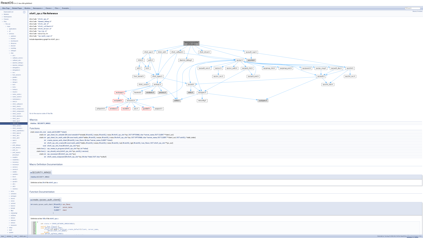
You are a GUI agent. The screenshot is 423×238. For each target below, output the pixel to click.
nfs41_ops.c (16, 118)
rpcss (12, 191)
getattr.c (15, 77)
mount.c (15, 92)
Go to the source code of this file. (41, 113)
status (46, 223)
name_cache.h (17, 97)
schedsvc (13, 193)
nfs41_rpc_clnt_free (54, 146)
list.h (14, 84)
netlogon (13, 50)
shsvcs (13, 198)
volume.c (15, 189)
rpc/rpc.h (42, 31)
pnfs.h (14, 143)
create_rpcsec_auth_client (57, 140)
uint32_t (91, 135)
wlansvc (13, 220)
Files (56, 8)
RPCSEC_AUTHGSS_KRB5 (53, 228)
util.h (14, 186)
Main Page (6, 8)
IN (66, 135)
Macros (415, 11)
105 (43, 218)
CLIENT (58, 132)
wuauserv (14, 225)
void (44, 146)
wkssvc (13, 218)
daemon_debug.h (18, 65)
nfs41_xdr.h (16, 138)
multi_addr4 (78, 137)
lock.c (14, 87)
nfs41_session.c (17, 128)
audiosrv (13, 36)
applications (12, 29)
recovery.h (16, 164)
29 (43, 182)
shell (10, 230)
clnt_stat (42, 132)
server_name (149, 135)
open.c (15, 140)
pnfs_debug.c (17, 145)
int (45, 135)
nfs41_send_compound (55, 157)
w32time (13, 215)
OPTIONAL (136, 135)
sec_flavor (80, 140)
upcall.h (15, 181)
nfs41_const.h (17, 113)
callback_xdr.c (17, 60)
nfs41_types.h (17, 133)
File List (8, 24)
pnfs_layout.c (16, 152)
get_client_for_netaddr (56, 135)
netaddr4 (75, 135)
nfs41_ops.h (16, 121)
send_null (50, 132)
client (64, 132)
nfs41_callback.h (18, 104)
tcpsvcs (13, 206)
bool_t (43, 148)
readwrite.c (16, 160)
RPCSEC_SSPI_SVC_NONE (56, 231)
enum (37, 132)
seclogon (13, 196)
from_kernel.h (17, 75)
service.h (15, 169)
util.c (14, 184)
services (11, 33)
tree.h (14, 177)
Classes (48, 8)
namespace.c (17, 99)
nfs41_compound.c (18, 109)
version (85, 151)
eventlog (13, 48)
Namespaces (37, 8)
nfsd (12, 53)
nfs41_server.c (17, 126)
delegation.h (16, 70)
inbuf (90, 157)
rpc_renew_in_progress (56, 148)
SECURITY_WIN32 (43, 123)
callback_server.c (18, 58)
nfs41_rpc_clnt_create (55, 143)
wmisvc (13, 223)
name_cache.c (17, 94)
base (8, 26)
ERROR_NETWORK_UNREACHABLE (63, 223)
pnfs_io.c (15, 150)
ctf (9, 31)
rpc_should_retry (53, 151)
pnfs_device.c (17, 147)
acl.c (14, 55)
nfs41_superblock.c (18, 130)
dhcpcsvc (13, 43)
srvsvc (13, 201)
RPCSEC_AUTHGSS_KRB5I (54, 233)
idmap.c (15, 80)
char (142, 135)
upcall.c (15, 179)
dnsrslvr (13, 46)
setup (10, 227)
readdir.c (15, 157)
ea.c (14, 72)
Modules (27, 8)
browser (13, 38)
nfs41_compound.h (18, 111)
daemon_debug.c (18, 63)
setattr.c (15, 172)
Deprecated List (8, 12)
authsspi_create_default (70, 229)
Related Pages (17, 8)
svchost (13, 203)
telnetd (13, 208)
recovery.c (16, 162)
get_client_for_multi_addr (57, 137)
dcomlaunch (14, 41)
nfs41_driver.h (44, 29)
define (34, 123)
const (69, 135)
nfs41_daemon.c (18, 116)
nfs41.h (15, 101)
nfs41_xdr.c (16, 135)
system (11, 232)
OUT (130, 135)
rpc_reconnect (52, 154)
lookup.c (15, 89)
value (85, 148)
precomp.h (16, 155)
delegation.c (16, 67)
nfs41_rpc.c (16, 123)
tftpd (12, 210)
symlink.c (15, 174)
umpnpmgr (14, 213)
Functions (419, 11)
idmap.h (15, 82)
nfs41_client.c (17, 106)
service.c (15, 167)
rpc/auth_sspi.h (45, 36)
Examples (65, 8)
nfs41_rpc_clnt (118, 135)
